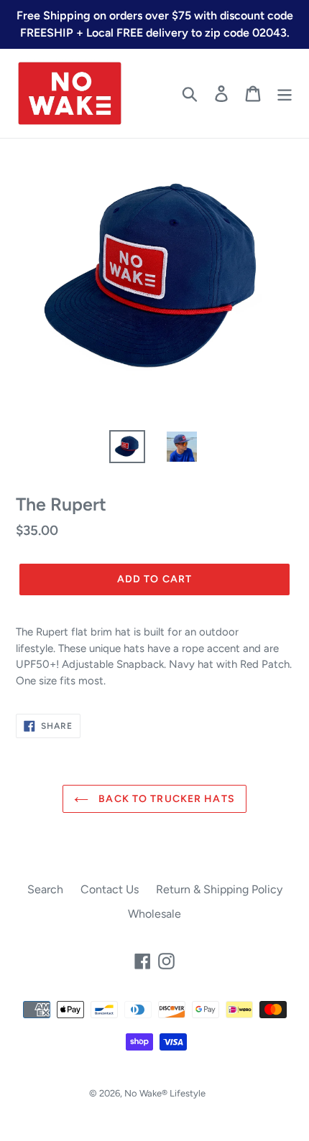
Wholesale (154, 914)
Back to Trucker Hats (165, 799)
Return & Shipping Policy (219, 889)
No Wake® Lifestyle (165, 1093)
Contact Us (109, 889)
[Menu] (284, 94)
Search (45, 889)
